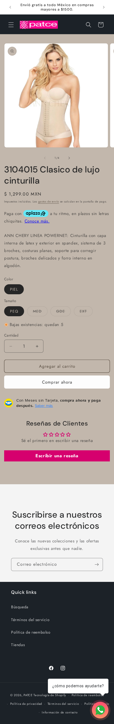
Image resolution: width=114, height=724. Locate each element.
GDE (63, 312)
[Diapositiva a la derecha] (69, 158)
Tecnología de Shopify (49, 695)
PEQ (14, 311)
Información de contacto (59, 712)
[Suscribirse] (96, 564)
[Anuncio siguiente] (104, 7)
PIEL (14, 289)
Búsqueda (19, 607)
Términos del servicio (30, 619)
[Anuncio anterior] (10, 7)
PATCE (28, 695)
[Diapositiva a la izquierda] (45, 158)
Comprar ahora (57, 382)
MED (40, 312)
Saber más (44, 405)
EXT (86, 312)
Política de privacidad (26, 703)
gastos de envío (48, 201)
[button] (11, 25)
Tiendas (18, 645)
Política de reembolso (31, 632)
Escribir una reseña (56, 456)
